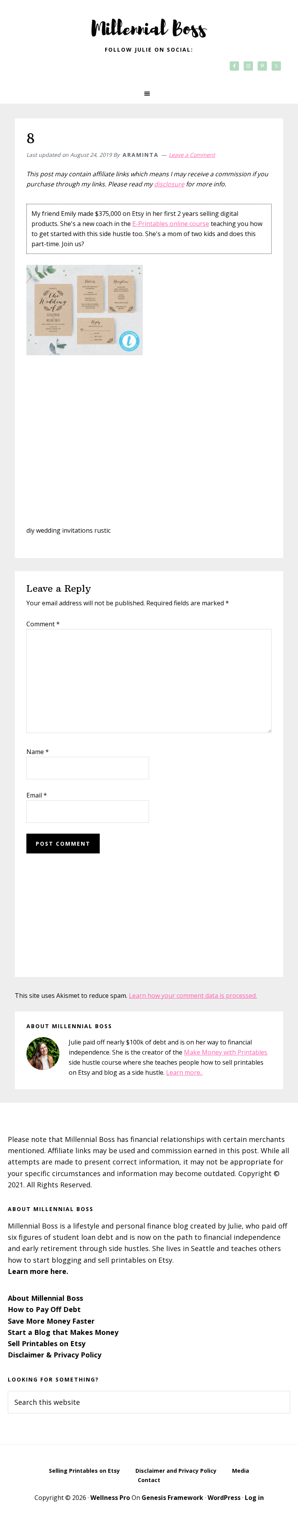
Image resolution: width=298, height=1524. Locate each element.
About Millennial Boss (45, 1298)
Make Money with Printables (225, 1052)
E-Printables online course (170, 223)
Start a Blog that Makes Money (63, 1332)
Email (36, 795)
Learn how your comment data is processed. (193, 995)
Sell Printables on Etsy (46, 1343)
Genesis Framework (172, 1497)
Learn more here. (38, 1271)
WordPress (224, 1497)
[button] (149, 93)
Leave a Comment (192, 154)
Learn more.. (184, 1072)
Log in (254, 1497)
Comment (43, 624)
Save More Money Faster (51, 1321)
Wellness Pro (110, 1497)
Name (37, 751)
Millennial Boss (149, 23)
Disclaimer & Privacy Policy (54, 1354)
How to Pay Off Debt (44, 1309)
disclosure (169, 184)
